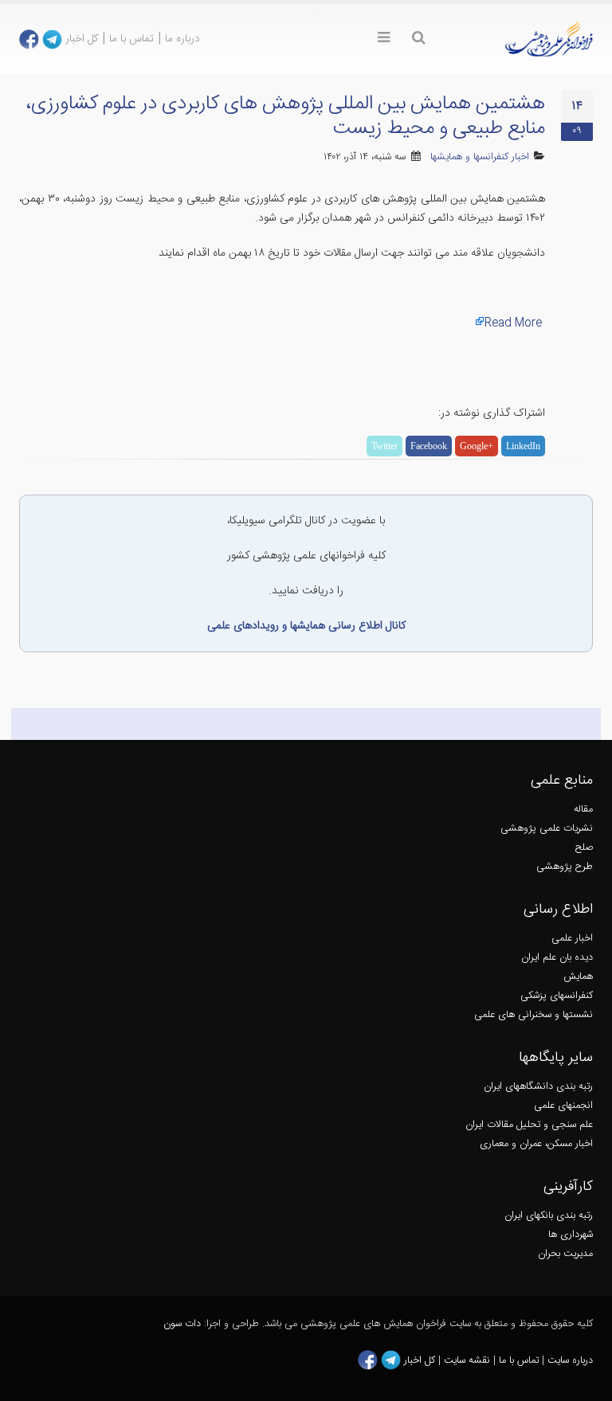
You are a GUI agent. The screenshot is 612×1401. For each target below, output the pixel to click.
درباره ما (182, 39)
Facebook (428, 446)
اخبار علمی (572, 938)
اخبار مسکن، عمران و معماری (536, 1144)
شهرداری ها (570, 1235)
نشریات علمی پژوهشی (546, 828)
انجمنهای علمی (563, 1106)
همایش (578, 977)
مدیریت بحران (565, 1254)
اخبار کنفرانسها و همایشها (479, 157)
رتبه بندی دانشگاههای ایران (538, 1086)
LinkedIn (523, 446)
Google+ (476, 446)
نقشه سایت (468, 1360)
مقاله (583, 809)
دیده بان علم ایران (557, 957)
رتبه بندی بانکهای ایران (548, 1215)
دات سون (182, 1324)
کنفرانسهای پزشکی (556, 996)
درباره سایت (570, 1360)
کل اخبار (81, 39)
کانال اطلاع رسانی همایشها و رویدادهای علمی (306, 626)
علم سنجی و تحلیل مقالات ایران (529, 1125)
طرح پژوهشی (564, 867)
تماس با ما (131, 39)
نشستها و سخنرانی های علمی (533, 1015)
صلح (584, 847)
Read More (513, 323)
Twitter (384, 446)
